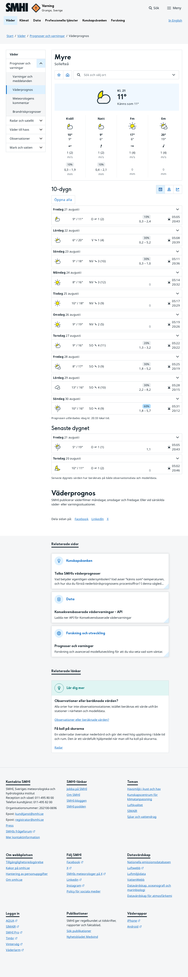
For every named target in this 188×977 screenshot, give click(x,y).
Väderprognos (23, 90)
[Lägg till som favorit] (59, 74)
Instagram (93, 885)
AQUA (29, 920)
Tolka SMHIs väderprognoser (77, 573)
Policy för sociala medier (84, 891)
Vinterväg (32, 944)
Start (10, 36)
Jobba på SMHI (77, 789)
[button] (153, 8)
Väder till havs (19, 130)
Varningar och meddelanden (22, 78)
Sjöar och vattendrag (141, 817)
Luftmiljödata (136, 874)
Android (152, 926)
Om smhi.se (14, 880)
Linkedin (92, 879)
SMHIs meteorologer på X (94, 874)
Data (37, 20)
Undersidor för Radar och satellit (41, 120)
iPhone (151, 920)
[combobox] (126, 75)
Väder (10, 20)
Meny (177, 8)
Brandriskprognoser (27, 112)
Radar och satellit (22, 121)
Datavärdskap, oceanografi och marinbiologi (149, 887)
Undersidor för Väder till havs (41, 129)
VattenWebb (135, 880)
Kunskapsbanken (94, 20)
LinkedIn (97, 519)
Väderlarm (33, 950)
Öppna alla (63, 199)
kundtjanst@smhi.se (29, 814)
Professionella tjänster (61, 20)
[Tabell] (160, 189)
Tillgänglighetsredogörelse (24, 862)
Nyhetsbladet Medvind (82, 937)
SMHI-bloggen (77, 801)
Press (10, 825)
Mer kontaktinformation (23, 837)
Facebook (82, 519)
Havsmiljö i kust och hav (144, 789)
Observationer (20, 139)
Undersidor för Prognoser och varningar (41, 63)
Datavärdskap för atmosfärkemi (149, 896)
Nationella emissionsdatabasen (149, 862)
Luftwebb (153, 868)
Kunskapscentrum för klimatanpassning (142, 797)
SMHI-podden (76, 806)
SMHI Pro (32, 932)
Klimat (24, 20)
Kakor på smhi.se (18, 868)
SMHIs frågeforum (33, 831)
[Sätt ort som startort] (67, 74)
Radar (59, 748)
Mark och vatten (21, 147)
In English (175, 20)
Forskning (118, 20)
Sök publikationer (79, 931)
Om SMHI (73, 795)
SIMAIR (132, 811)
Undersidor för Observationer (41, 138)
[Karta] (169, 189)
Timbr (29, 938)
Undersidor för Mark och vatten (41, 147)
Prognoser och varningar (47, 36)
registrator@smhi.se (29, 820)
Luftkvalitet (135, 805)
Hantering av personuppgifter (27, 874)
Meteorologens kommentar (23, 100)
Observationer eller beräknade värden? (82, 720)
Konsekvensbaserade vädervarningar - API (88, 612)
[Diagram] (177, 189)
